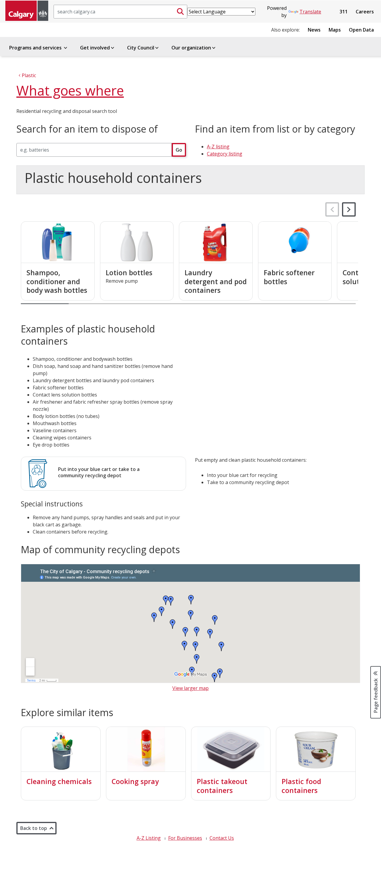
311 (344, 11)
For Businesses (185, 838)
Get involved (95, 47)
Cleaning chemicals (59, 781)
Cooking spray (135, 781)
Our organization (191, 47)
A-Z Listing (149, 838)
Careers (365, 11)
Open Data (361, 30)
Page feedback (375, 695)
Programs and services (36, 47)
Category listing (224, 153)
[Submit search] (180, 11)
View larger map (190, 688)
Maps (335, 30)
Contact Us (222, 838)
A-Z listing (218, 146)
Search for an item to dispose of (87, 129)
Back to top (33, 828)
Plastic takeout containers (222, 786)
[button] (349, 209)
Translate (310, 11)
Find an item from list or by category (275, 129)
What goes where (70, 90)
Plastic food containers (301, 786)
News (314, 30)
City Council (140, 47)
